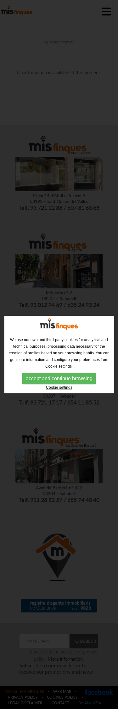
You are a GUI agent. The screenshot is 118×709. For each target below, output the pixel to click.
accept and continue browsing (59, 378)
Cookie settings (59, 387)
